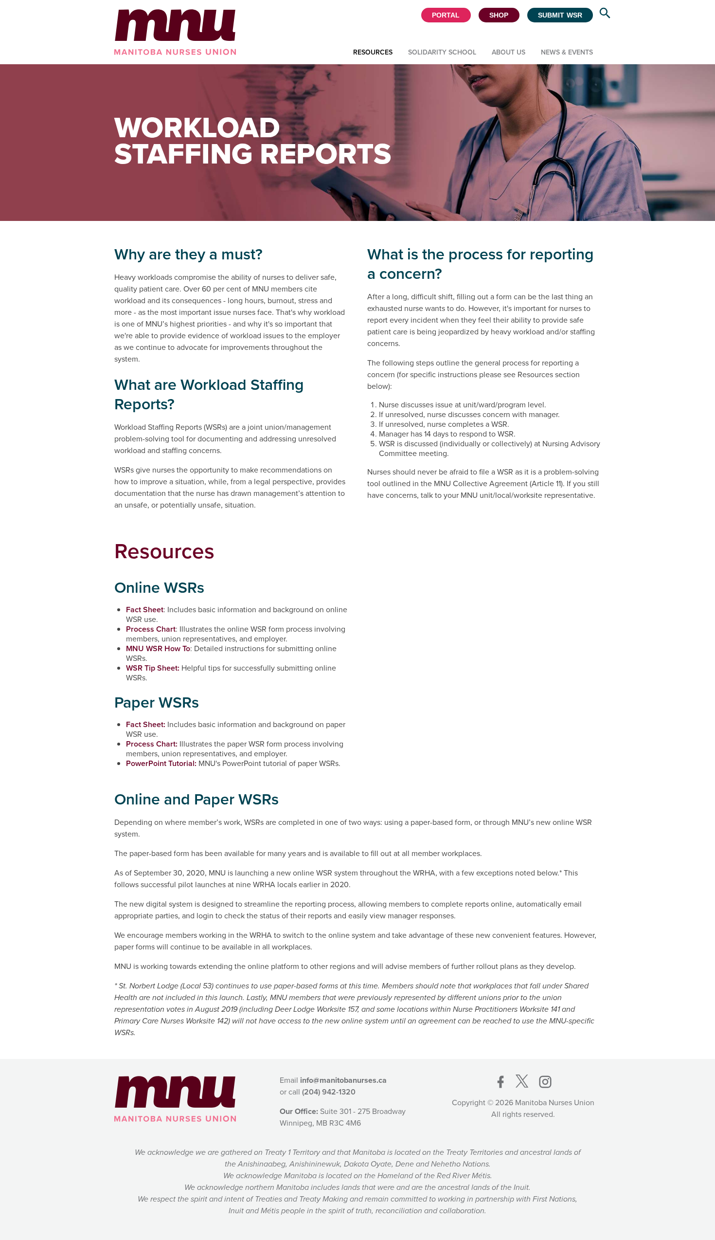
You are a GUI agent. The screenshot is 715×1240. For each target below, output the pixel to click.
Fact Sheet (144, 609)
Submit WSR (560, 15)
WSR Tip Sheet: (152, 668)
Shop (499, 15)
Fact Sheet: (145, 724)
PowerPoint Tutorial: (161, 763)
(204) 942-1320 (329, 1091)
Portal (446, 15)
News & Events (567, 52)
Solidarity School (442, 52)
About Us (508, 52)
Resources (373, 52)
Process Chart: (152, 743)
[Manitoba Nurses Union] (175, 32)
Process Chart (151, 629)
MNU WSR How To (158, 648)
